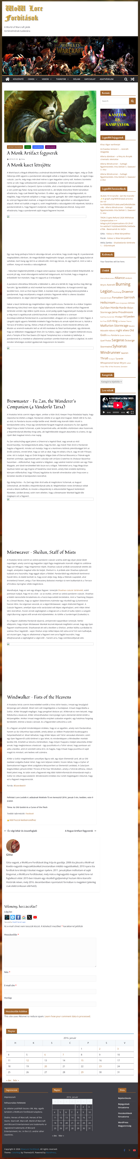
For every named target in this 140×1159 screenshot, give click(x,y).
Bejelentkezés (124, 1098)
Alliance (120, 278)
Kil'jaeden (129, 316)
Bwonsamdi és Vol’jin (116, 229)
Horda (114, 307)
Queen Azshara (125, 335)
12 (27, 1060)
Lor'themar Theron (125, 321)
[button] (35, 79)
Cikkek (31, 79)
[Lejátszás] (104, 412)
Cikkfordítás (38, 147)
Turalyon (112, 359)
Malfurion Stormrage (114, 325)
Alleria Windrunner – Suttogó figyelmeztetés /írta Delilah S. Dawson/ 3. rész (117, 167)
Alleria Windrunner (107, 278)
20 (45, 1066)
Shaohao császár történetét (70, 590)
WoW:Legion (50, 147)
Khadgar (119, 316)
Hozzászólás (11, 934)
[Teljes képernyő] (132, 412)
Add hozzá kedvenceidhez (22, 820)
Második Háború (107, 330)
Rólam (76, 79)
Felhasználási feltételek (15, 1103)
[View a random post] (132, 79)
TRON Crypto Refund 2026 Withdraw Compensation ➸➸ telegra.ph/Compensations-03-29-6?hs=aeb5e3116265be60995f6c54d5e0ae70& (117, 223)
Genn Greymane (121, 303)
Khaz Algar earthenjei (110, 144)
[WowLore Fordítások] (70, 38)
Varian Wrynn (119, 362)
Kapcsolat (89, 79)
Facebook (30, 813)
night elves (122, 330)
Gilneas (131, 303)
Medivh (132, 326)
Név (7, 972)
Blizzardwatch (20, 785)
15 (82, 1060)
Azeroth (111, 284)
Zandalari (124, 367)
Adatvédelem (106, 79)
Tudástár (61, 79)
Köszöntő (18, 79)
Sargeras (118, 340)
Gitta (23, 159)
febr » (16, 1080)
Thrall (104, 358)
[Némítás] (127, 412)
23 (100, 1066)
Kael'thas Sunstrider (107, 317)
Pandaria (115, 335)
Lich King (112, 321)
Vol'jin (102, 367)
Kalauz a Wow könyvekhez (118, 233)
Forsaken (117, 297)
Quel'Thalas (105, 340)
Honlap (8, 997)
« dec (8, 1080)
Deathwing (117, 292)
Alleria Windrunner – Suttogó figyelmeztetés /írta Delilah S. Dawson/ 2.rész (117, 177)
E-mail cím (10, 985)
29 (82, 1072)
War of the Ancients (112, 366)
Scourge (130, 340)
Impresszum (10, 1097)
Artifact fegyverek (15, 147)
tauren (124, 352)
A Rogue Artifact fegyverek (79, 830)
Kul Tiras (103, 321)
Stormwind (106, 346)
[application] (118, 405)
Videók (45, 79)
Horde (123, 307)
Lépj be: (8, 911)
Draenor (127, 291)
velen (129, 363)
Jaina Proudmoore (122, 312)
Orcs (108, 335)
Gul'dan (105, 307)
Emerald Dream (105, 298)
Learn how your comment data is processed (67, 1016)
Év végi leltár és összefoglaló (22, 830)
